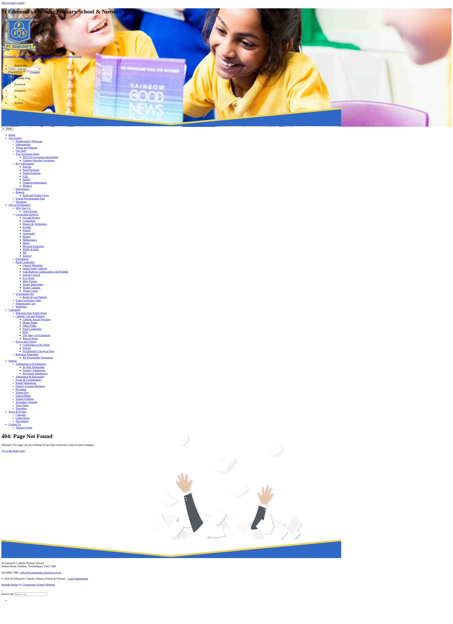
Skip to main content (12, 2)
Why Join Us (23, 208)
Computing (29, 220)
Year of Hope (30, 338)
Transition (21, 408)
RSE (25, 332)
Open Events (30, 211)
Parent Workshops (26, 383)
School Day (22, 392)
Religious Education (27, 354)
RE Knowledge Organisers (38, 357)
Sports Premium (32, 173)
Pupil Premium (31, 169)
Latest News (23, 418)
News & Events (17, 411)
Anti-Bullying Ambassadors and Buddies (45, 271)
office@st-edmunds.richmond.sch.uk (40, 572)
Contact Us (14, 424)
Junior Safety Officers (35, 268)
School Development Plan (30, 198)
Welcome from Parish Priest (31, 313)
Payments (21, 389)
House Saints (30, 322)
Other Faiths (29, 325)
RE (24, 252)
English (27, 227)
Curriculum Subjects (27, 214)
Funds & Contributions (28, 379)
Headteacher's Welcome (29, 141)
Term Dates (22, 405)
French (26, 230)
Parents (12, 360)
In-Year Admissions (34, 367)
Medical (27, 185)
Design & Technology (35, 223)
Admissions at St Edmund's (31, 363)
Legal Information (78, 578)
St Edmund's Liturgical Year (38, 351)
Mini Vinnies (30, 281)
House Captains (31, 287)
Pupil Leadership (25, 262)
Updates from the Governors (39, 160)
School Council (31, 274)
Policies (27, 166)
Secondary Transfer (26, 402)
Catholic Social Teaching (37, 319)
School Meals (23, 395)
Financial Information (35, 182)
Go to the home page (13, 450)
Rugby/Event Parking (35, 297)
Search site (7, 594)
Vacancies (21, 201)
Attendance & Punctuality (30, 376)
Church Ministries (33, 265)
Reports (20, 192)
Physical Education (33, 246)
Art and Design (31, 217)
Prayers (27, 348)
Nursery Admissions (34, 370)
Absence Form (24, 427)
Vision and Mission (26, 147)
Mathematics (30, 239)
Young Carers (30, 290)
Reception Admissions (35, 373)
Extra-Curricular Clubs (28, 300)
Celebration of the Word (36, 344)
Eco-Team (28, 278)
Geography (29, 233)
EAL (25, 176)
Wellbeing (21, 306)
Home (11, 134)
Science (27, 255)
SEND (26, 179)
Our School (14, 138)
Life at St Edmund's (19, 204)
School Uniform (25, 398)
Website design (9, 584)
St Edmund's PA (25, 293)
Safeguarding (23, 144)
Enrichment (22, 258)
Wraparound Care (25, 303)
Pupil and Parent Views (36, 195)
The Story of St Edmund (36, 335)
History (27, 236)
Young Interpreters (33, 284)
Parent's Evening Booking (30, 386)
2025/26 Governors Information (40, 157)
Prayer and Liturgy (26, 341)
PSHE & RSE (31, 249)
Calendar (21, 414)
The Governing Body (28, 154)
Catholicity (14, 309)
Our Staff (21, 150)
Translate (35, 72)
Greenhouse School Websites (38, 584)
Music (26, 243)
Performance (23, 189)
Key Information (25, 163)
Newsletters (22, 421)
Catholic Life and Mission (30, 316)
